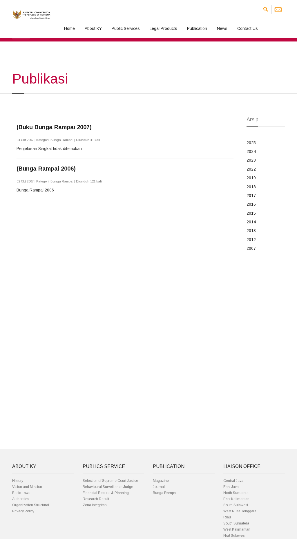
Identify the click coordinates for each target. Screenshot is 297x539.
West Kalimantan (236, 529)
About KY (93, 28)
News (222, 28)
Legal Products (163, 28)
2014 (251, 222)
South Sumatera (236, 523)
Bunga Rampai (165, 493)
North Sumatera (236, 493)
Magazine (161, 481)
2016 (251, 204)
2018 (251, 187)
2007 (251, 248)
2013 (251, 230)
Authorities (20, 499)
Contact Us (247, 28)
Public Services (126, 28)
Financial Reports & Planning (106, 493)
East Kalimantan (236, 499)
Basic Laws (21, 493)
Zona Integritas (94, 505)
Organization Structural (30, 505)
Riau (227, 517)
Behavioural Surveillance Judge (108, 487)
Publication (197, 28)
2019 (251, 178)
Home (69, 28)
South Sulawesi (235, 505)
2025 (251, 142)
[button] (21, 35)
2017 (251, 195)
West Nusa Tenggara (239, 511)
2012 (251, 239)
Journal (159, 487)
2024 (251, 151)
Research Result (96, 499)
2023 (251, 160)
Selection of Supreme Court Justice (110, 481)
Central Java (233, 481)
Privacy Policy (23, 511)
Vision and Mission (27, 487)
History (17, 481)
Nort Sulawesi (234, 535)
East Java (231, 487)
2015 (251, 213)
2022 (251, 169)
